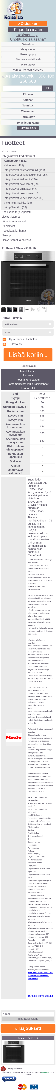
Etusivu (28, 94)
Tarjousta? (28, 116)
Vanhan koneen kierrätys (28, 69)
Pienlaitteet (8, 225)
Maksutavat (28, 64)
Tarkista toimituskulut (40, 995)
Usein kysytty (28, 54)
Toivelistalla (28, 127)
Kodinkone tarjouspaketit (16, 211)
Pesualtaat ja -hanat (14, 230)
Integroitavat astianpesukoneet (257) (26, 174)
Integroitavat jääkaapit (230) (21, 179)
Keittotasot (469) (14, 165)
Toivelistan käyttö (28, 122)
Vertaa (7, 332)
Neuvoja (7, 235)
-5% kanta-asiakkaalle (28, 59)
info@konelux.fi (17, 1073)
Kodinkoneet (9, 151)
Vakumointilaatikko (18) (18, 202)
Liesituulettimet (11, 216)
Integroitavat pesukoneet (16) (21, 193)
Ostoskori (29, 24)
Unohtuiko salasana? (28, 39)
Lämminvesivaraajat (14, 221)
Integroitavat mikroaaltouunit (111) (24, 170)
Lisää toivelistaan (11, 324)
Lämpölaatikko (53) (15, 207)
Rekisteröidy (27, 35)
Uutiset (28, 99)
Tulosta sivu (16, 344)
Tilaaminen (28, 111)
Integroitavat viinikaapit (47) (20, 188)
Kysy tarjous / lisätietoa (23, 339)
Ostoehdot (28, 44)
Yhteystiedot (28, 49)
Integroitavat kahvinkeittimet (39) (23, 197)
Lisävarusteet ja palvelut (16, 239)
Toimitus (28, 105)
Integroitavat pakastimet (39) (21, 184)
